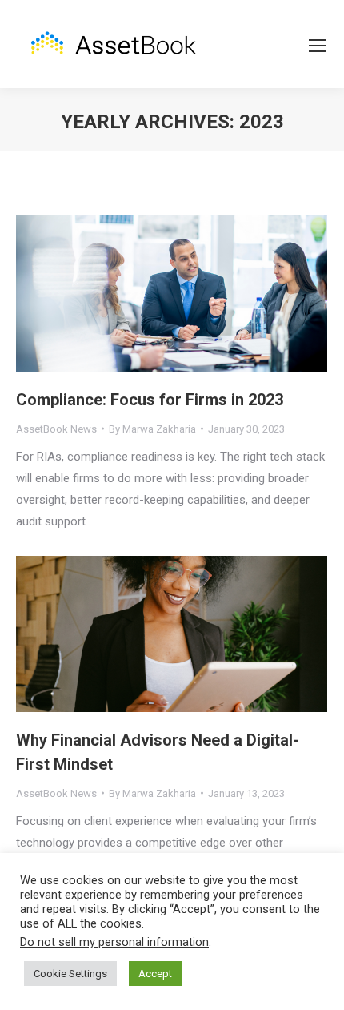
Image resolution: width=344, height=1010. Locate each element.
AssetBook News (56, 429)
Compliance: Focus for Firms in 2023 (149, 399)
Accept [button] (155, 974)
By (152, 429)
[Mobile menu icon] (317, 45)
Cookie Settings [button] (70, 974)
